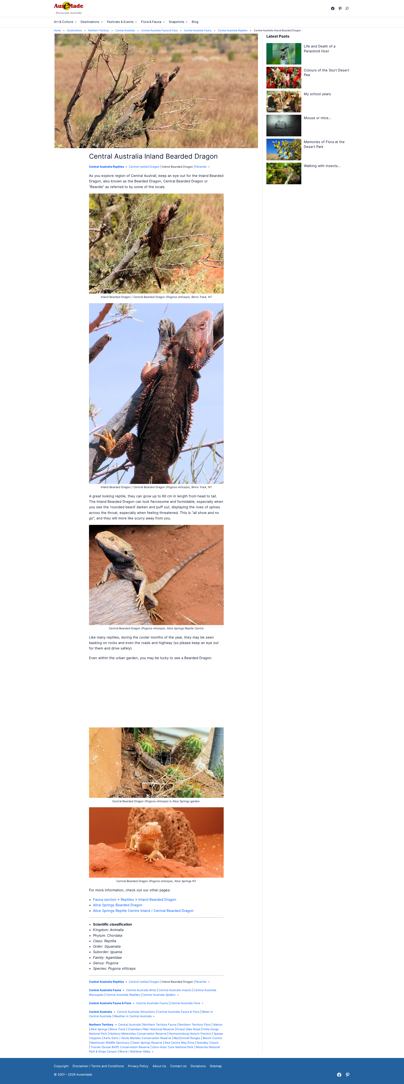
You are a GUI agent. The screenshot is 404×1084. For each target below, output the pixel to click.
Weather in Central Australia (133, 1016)
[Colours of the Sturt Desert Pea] (283, 78)
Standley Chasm (208, 1042)
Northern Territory (101, 1024)
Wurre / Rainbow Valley (134, 1051)
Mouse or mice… (317, 118)
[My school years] (283, 102)
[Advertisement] (156, 694)
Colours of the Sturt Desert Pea (326, 72)
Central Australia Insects (174, 990)
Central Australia (100, 1011)
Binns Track (117, 1029)
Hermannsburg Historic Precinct (190, 1033)
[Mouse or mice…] (283, 126)
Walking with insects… (322, 166)
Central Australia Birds (141, 990)
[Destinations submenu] (102, 22)
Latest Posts (277, 36)
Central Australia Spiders (158, 994)
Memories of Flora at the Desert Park (324, 144)
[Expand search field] (348, 8)
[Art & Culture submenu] (76, 22)
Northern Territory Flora (195, 1024)
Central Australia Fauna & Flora (110, 1003)
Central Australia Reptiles (106, 166)
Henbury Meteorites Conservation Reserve (137, 1033)
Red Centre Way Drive (179, 1042)
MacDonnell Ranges (187, 1038)
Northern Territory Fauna (160, 1024)
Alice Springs (99, 1029)
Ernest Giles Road (188, 1029)
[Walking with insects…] (283, 174)
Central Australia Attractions (136, 1011)
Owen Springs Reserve (147, 1042)
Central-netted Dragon (144, 166)
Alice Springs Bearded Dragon (117, 905)
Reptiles (127, 899)
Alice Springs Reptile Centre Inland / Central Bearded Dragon (143, 911)
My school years (317, 94)
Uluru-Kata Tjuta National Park (172, 1047)
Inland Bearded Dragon (157, 899)
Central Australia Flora (185, 1003)
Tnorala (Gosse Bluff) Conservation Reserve (120, 1047)
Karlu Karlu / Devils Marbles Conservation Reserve (137, 1038)
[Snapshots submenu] (187, 22)
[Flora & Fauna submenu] (164, 22)
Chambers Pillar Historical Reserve (151, 1029)
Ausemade (84, 1074)
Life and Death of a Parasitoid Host (319, 48)
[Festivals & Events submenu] (136, 22)
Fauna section (104, 899)
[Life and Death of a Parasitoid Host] (283, 54)
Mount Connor (212, 1038)
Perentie (200, 166)
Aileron (217, 1024)
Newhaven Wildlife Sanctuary (110, 1042)
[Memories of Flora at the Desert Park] (283, 150)
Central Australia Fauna (105, 990)
